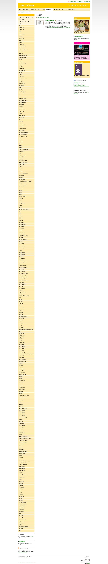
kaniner (20, 61)
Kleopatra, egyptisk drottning (25, 181)
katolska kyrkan (22, 109)
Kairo (20, 31)
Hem (20, 9)
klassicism (21, 175)
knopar (20, 201)
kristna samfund (22, 359)
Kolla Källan (22, 541)
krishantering (22, 352)
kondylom (21, 237)
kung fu (20, 429)
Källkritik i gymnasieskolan (79, 84)
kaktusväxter (22, 34)
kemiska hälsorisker (23, 132)
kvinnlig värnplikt (22, 462)
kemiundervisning (23, 136)
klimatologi (21, 186)
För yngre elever (26, 9)
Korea (20, 305)
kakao (20, 33)
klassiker (21, 177)
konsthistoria (22, 254)
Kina (20, 153)
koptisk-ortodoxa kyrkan (24, 295)
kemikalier (21, 126)
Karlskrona (21, 81)
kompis (20, 230)
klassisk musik (22, 179)
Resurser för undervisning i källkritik (81, 86)
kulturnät (21, 421)
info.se (88, 563)
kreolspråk (21, 327)
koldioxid (21, 217)
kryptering (21, 385)
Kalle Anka (21, 40)
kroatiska (21, 365)
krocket (20, 367)
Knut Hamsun (22, 203)
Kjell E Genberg (22, 171)
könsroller (21, 517)
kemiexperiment (22, 125)
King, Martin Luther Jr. (24, 162)
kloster (20, 192)
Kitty (20, 170)
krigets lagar (22, 333)
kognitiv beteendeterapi (24, 209)
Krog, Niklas (21, 369)
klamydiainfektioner (23, 173)
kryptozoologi (22, 389)
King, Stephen (22, 164)
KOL (20, 213)
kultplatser (21, 400)
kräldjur (20, 393)
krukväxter (21, 382)
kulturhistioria (22, 410)
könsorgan (21, 515)
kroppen (21, 376)
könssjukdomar (22, 519)
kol (19, 211)
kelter (20, 119)
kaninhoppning (22, 63)
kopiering (21, 290)
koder (20, 205)
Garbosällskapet (49, 20)
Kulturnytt (21, 419)
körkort (20, 524)
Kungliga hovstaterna (23, 440)
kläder (20, 194)
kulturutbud (21, 427)
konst (20, 250)
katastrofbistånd (22, 102)
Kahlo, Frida (21, 29)
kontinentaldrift (22, 284)
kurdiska (21, 447)
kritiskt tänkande (22, 361)
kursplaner (21, 449)
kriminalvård (22, 348)
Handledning (57, 9)
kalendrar (21, 36)
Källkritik (21, 485)
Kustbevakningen (23, 451)
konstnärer (21, 260)
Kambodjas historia (23, 49)
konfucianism (22, 245)
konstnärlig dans (22, 262)
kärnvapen (21, 511)
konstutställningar (23, 267)
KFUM (20, 147)
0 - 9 (20, 23)
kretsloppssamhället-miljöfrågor (26, 329)
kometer (21, 220)
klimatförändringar (23, 185)
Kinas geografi (22, 155)
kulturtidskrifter (22, 425)
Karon (20, 87)
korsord (20, 310)
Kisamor (21, 168)
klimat (20, 183)
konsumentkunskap (23, 277)
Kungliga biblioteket (23, 436)
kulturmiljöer (22, 414)
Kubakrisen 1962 (23, 397)
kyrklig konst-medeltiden (24, 476)
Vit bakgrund (79, 1)
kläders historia (22, 196)
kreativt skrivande (23, 323)
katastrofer (21, 104)
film (50, 27)
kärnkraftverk (22, 506)
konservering (22, 248)
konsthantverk (22, 252)
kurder (20, 445)
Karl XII (20, 79)
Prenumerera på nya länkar (43, 17)
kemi (20, 123)
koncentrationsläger (23, 235)
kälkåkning (21, 481)
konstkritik (21, 256)
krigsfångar (21, 338)
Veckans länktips (79, 36)
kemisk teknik (22, 130)
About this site (73, 1)
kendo (20, 138)
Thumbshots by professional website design (27, 562)
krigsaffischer (22, 335)
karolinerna (21, 85)
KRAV (20, 322)
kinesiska (21, 158)
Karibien (21, 74)
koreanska (21, 307)
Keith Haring (22, 115)
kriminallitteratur (22, 346)
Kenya (20, 140)
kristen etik (21, 355)
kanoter (20, 66)
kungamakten (22, 432)
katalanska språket (23, 96)
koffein (20, 207)
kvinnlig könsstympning (24, 460)
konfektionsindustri (23, 239)
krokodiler (21, 370)
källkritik (21, 483)
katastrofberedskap (23, 100)
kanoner (21, 64)
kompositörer (22, 232)
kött (20, 530)
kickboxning (21, 151)
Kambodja (21, 48)
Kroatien (21, 363)
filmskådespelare (60, 27)
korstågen (21, 312)
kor (20, 297)
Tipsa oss (63, 9)
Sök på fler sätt (49, 9)
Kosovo (20, 320)
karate (20, 72)
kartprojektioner (22, 91)
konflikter (21, 241)
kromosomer (22, 372)
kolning (20, 218)
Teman (43, 9)
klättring (21, 198)
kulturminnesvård (23, 417)
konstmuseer (22, 258)
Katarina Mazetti (22, 98)
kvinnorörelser (22, 470)
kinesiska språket (23, 160)
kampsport (21, 51)
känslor (20, 489)
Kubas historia (22, 399)
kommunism (21, 226)
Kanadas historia (22, 57)
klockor (20, 188)
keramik (21, 141)
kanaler (20, 59)
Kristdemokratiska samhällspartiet (26, 354)
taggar (81, 32)
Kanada (21, 53)
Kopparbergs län (22, 292)
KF (19, 143)
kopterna (21, 293)
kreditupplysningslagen (24, 325)
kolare (20, 215)
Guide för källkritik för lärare (79, 85)
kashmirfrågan (22, 93)
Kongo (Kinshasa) (23, 246)
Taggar (38, 9)
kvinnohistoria (22, 468)
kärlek (20, 491)
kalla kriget (21, 38)
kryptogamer (22, 387)
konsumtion (21, 282)
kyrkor (20, 479)
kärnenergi (21, 496)
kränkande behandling (24, 395)
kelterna (21, 121)
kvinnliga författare (23, 464)
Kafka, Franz (22, 27)
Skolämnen (33, 9)
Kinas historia (22, 156)
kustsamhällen (22, 453)
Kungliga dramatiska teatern (25, 438)
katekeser (21, 106)
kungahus (21, 430)
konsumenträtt (22, 278)
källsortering (22, 487)
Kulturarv (21, 404)
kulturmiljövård (22, 415)
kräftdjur (21, 391)
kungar (20, 434)
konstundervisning (23, 265)
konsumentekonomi (23, 273)
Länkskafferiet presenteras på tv (81, 55)
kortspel (21, 314)
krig (20, 331)
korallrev (21, 301)
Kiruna (20, 166)
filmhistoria (53, 27)
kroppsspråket (22, 380)
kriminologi (21, 350)
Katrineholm (21, 111)
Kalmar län (21, 44)
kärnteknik (21, 509)
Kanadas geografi (23, 55)
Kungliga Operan (23, 442)
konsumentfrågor (22, 275)
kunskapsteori (22, 444)
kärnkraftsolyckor (22, 502)
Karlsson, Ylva (22, 83)
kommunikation (22, 224)
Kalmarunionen (22, 46)
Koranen (21, 303)
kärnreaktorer (22, 507)
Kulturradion (22, 423)
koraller (20, 299)
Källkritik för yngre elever (79, 82)
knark (20, 200)
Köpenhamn (22, 521)
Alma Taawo (26, 558)
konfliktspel (21, 243)
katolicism (21, 108)
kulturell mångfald (23, 408)
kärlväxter (21, 494)
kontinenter (21, 286)
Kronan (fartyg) (22, 374)
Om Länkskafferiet (70, 9)
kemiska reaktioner (23, 134)
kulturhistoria (22, 412)
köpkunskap (21, 522)
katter (20, 113)
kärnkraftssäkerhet (23, 504)
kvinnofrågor (22, 466)
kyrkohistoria (22, 477)
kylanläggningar (22, 474)
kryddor (20, 384)
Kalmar (20, 42)
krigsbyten (21, 337)
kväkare (21, 472)
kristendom (21, 357)
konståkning (21, 269)
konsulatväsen (22, 271)
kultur (20, 402)
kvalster (21, 455)
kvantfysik (21, 457)
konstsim (21, 263)
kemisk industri (22, 128)
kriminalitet (21, 344)
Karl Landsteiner (22, 78)
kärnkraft (21, 500)
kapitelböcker (22, 70)
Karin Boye (21, 76)
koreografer (21, 308)
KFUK (20, 145)
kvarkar (20, 459)
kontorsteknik (22, 288)
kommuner (21, 222)
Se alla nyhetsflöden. (22, 552)
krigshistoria (21, 342)
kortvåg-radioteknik (23, 316)
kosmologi (21, 318)
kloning (20, 190)
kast (20, 95)
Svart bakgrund (87, 1)
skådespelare (67, 27)
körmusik (21, 528)
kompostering (22, 233)
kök (20, 513)
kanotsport (21, 68)
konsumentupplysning (24, 280)
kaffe (20, 25)
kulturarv (21, 406)
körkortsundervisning (23, 526)
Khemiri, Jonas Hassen (24, 149)
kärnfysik (21, 498)
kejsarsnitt (21, 117)
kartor (20, 89)
